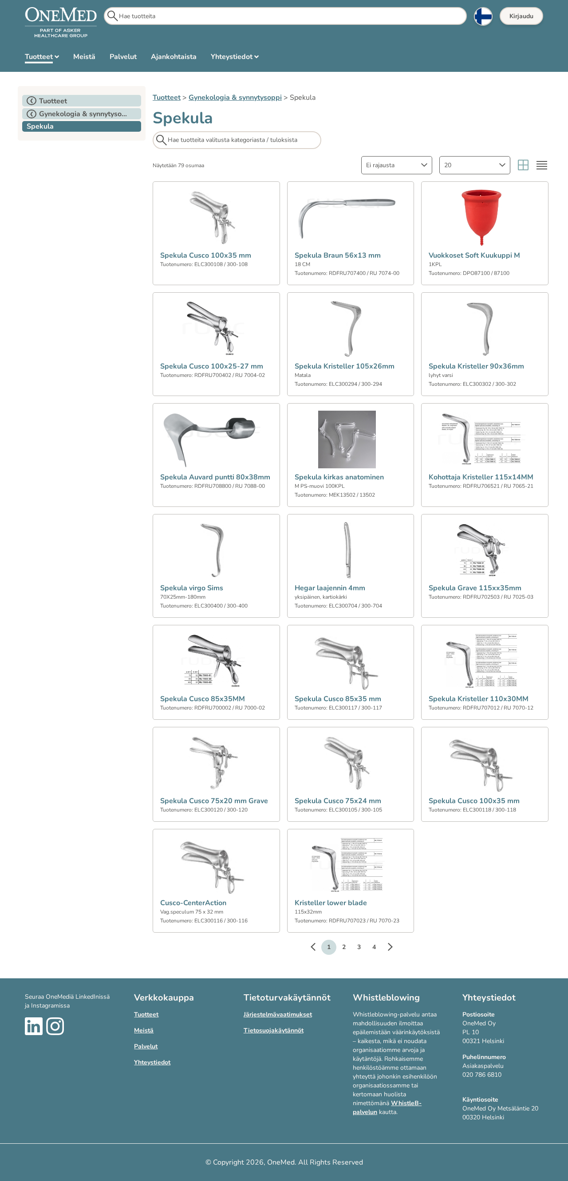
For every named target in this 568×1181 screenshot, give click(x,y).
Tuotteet (167, 97)
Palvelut (146, 1046)
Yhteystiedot (152, 1062)
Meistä (144, 1030)
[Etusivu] (61, 22)
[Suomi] (483, 16)
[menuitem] (42, 58)
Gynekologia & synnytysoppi (235, 97)
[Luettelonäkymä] (541, 165)
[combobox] (396, 165)
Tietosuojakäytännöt (274, 1030)
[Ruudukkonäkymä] (523, 165)
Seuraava (386, 948)
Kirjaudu (521, 16)
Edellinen (317, 948)
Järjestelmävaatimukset (278, 1014)
